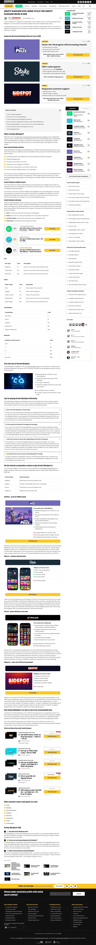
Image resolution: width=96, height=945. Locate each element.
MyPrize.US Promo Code (24, 748)
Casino (74, 6)
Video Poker (9, 818)
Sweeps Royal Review (79, 165)
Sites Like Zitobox (32, 918)
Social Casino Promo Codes (76, 194)
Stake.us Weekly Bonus (56, 920)
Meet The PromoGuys (78, 909)
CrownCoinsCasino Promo (78, 13)
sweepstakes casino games (16, 177)
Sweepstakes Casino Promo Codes (78, 222)
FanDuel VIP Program (56, 909)
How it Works (40, 2)
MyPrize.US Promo (77, 18)
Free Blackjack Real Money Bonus (16, 874)
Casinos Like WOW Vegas (76, 273)
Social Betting (52, 6)
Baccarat (9, 815)
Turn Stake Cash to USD (56, 913)
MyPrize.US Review (24, 237)
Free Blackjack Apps (35, 874)
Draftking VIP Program (56, 907)
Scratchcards (10, 823)
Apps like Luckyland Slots (75, 262)
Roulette (8, 813)
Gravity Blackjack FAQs (13, 129)
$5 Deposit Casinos (10, 918)
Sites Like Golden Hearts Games (78, 284)
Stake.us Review (77, 133)
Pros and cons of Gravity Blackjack (16, 117)
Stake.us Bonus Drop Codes (76, 309)
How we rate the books (78, 915)
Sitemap (75, 926)
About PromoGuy (77, 911)
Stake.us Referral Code (75, 313)
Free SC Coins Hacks (74, 237)
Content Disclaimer (77, 922)
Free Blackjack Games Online (54, 866)
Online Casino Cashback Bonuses (14, 913)
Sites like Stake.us (74, 255)
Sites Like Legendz (32, 913)
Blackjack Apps (15, 879)
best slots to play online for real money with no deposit (32, 137)
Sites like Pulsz (73, 258)
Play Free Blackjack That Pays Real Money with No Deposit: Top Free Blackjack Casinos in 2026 (15, 866)
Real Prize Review (78, 152)
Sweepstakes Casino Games (77, 230)
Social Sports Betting (74, 205)
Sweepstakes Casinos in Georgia (14, 911)
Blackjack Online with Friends (35, 866)
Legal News (34, 6)
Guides (47, 2)
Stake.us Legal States (56, 911)
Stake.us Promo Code (23, 773)
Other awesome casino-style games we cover (20, 126)
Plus (19, 6)
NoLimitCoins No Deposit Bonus (77, 294)
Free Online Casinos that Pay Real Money (80, 201)
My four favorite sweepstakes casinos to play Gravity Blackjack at (25, 122)
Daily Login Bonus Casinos (76, 233)
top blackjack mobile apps (47, 468)
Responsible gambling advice (80, 918)
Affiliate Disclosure (77, 920)
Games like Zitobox (74, 269)
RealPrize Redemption (56, 918)
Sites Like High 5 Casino (33, 920)
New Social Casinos (74, 190)
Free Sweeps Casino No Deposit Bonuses (80, 218)
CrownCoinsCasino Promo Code (26, 732)
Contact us (75, 913)
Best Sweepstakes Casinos (76, 215)
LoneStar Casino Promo (77, 22)
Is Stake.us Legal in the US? (76, 302)
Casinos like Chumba (74, 266)
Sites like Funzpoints (74, 251)
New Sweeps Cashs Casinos (76, 241)
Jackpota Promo (77, 31)
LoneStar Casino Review (26, 247)
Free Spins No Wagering (11, 907)
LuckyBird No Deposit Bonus (76, 298)
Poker (7, 805)
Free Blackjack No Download (55, 874)
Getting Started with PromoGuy (80, 907)
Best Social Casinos (74, 186)
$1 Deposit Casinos (10, 915)
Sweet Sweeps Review (79, 171)
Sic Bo (8, 820)
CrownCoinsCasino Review (26, 226)
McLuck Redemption (55, 915)
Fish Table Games (11, 810)
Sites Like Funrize (73, 281)
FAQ (51, 2)
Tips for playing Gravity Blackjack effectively (19, 119)
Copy (59, 774)
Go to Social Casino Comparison (78, 176)
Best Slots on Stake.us (75, 306)
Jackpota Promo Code (24, 788)
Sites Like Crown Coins (33, 911)
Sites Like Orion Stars (33, 907)
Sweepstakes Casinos (64, 6)
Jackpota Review (78, 140)
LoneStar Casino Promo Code (25, 760)
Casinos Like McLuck (74, 277)
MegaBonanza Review (79, 146)
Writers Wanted (77, 924)
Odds (79, 6)
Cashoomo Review (78, 158)
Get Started (9, 6)
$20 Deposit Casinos (11, 920)
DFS (84, 6)
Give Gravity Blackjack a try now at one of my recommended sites (25, 124)
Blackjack (8, 807)
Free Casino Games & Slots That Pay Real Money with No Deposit (80, 197)
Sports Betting (43, 6)
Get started (59, 886)
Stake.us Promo (77, 27)
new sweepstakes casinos (32, 366)
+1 (86, 325)
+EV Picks (27, 6)
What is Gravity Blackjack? (14, 114)
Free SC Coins (72, 226)
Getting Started (31, 2)
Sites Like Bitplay (32, 909)
